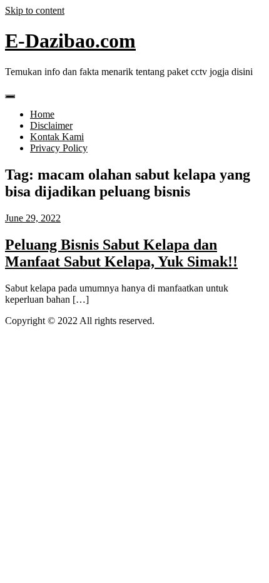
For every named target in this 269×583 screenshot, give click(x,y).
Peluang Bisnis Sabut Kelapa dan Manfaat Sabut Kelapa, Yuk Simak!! (121, 253)
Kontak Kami (57, 136)
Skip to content (34, 10)
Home (42, 114)
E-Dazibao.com (70, 40)
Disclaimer (51, 125)
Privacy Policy (59, 148)
